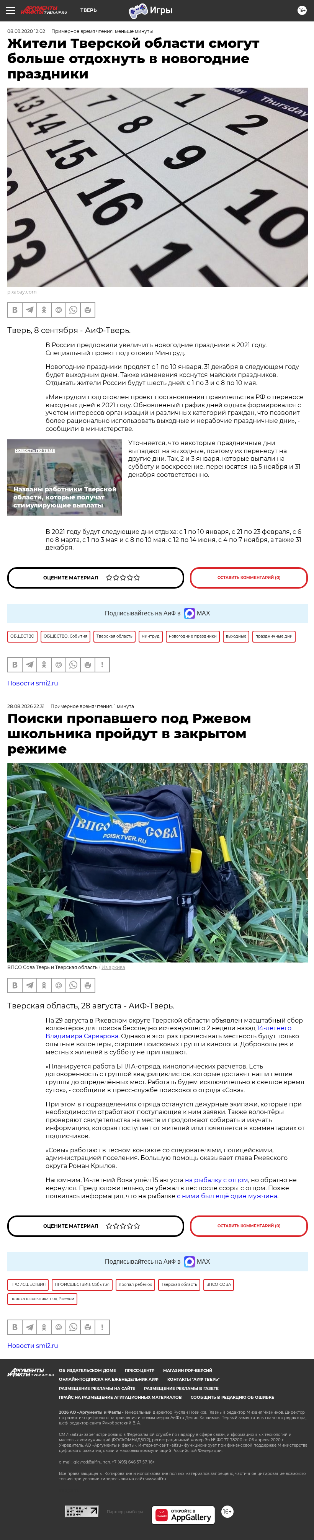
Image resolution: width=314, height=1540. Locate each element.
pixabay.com (22, 292)
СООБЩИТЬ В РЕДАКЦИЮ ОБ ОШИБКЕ (232, 1397)
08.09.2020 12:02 (26, 31)
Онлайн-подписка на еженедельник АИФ (109, 1379)
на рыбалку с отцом (216, 1180)
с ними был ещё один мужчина (227, 1196)
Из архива (113, 967)
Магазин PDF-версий (187, 1370)
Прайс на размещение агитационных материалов (120, 1397)
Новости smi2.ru (32, 683)
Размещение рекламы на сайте (97, 1388)
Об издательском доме (87, 1370)
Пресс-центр (139, 1370)
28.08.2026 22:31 (25, 706)
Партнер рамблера (125, 1511)
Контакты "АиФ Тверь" (193, 1379)
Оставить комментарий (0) (249, 577)
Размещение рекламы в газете (181, 1388)
